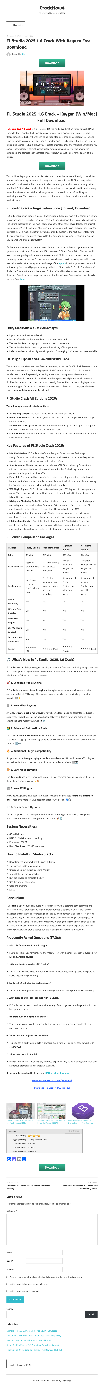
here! (22, 279)
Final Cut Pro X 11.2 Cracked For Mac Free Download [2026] (34, 1350)
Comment (11, 1210)
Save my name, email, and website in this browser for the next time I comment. (46, 1277)
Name (9, 1252)
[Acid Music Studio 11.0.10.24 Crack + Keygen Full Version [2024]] (51, 1111)
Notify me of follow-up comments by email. (29, 1284)
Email (9, 1261)
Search (9, 1309)
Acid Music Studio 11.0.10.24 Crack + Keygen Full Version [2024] (51, 1121)
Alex (24, 54)
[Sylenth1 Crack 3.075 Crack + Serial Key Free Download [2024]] (20, 1111)
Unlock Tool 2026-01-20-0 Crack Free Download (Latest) (32, 1345)
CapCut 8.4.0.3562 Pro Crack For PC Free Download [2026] (33, 1335)
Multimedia (29, 35)
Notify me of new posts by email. (25, 1291)
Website (10, 1269)
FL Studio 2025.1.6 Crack (18, 129)
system (62, 263)
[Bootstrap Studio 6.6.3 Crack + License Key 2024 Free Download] (82, 1111)
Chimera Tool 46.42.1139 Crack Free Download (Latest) (31, 1330)
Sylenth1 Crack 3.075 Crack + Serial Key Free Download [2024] (19, 1121)
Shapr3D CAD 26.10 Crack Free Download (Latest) (29, 1340)
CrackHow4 (52, 7)
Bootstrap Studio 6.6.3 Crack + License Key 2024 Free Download (80, 1121)
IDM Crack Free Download (57, 1073)
